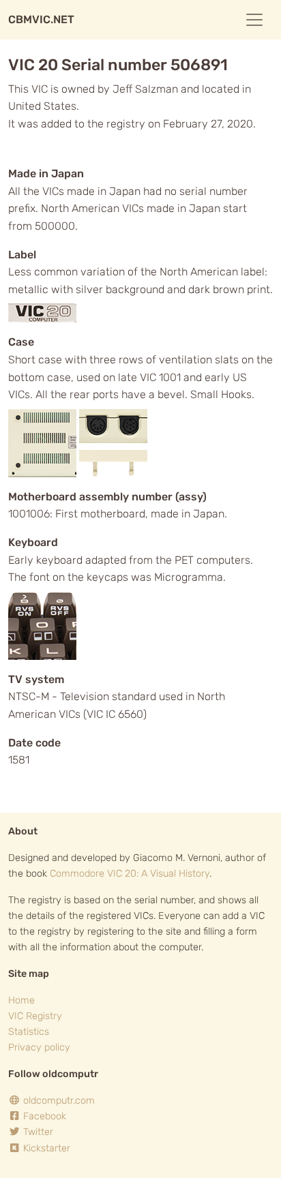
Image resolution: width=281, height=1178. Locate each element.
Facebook (43, 1116)
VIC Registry (35, 1016)
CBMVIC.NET (41, 19)
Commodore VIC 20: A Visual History (129, 873)
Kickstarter (45, 1148)
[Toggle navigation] (254, 20)
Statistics (28, 1032)
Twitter (36, 1132)
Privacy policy (39, 1047)
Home (21, 1000)
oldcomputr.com (57, 1100)
